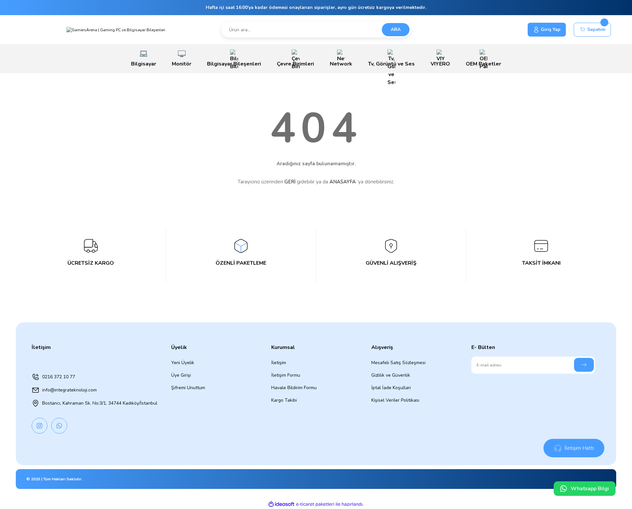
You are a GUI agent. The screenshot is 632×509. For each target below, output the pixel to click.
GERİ (290, 181)
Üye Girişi (181, 375)
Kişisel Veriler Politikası (395, 400)
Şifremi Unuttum (188, 388)
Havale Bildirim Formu (294, 388)
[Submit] (584, 365)
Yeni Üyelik (182, 363)
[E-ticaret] (315, 504)
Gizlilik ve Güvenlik (390, 375)
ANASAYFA (342, 181)
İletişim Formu (285, 375)
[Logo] (115, 29)
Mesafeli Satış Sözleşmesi (398, 363)
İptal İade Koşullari (391, 388)
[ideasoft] (281, 504)
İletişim (278, 363)
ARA (396, 29)
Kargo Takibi (284, 400)
